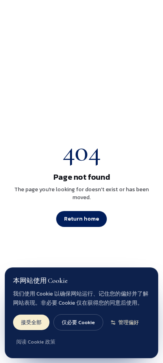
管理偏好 (128, 322)
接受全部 (31, 322)
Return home (81, 219)
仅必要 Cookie (78, 322)
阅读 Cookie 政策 (35, 342)
